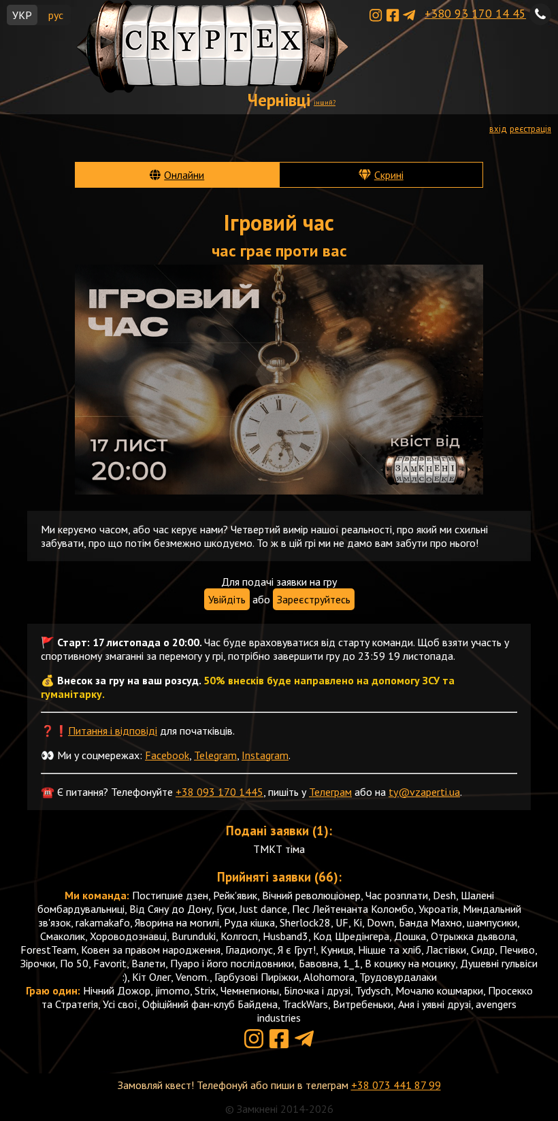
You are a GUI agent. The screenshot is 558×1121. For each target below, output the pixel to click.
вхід (498, 129)
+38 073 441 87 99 (396, 1085)
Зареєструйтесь (313, 599)
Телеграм (330, 792)
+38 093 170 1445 (219, 792)
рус (55, 15)
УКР (22, 15)
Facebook (167, 755)
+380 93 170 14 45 (475, 13)
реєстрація (530, 129)
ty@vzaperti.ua (424, 792)
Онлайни (184, 175)
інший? (324, 102)
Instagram (265, 755)
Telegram (215, 755)
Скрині (389, 175)
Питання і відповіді (112, 730)
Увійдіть (227, 599)
